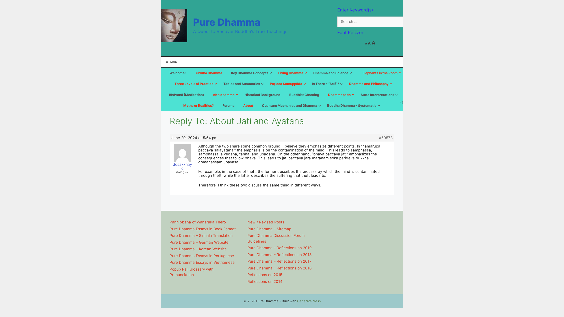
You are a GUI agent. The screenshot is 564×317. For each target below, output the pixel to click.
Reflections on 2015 (264, 275)
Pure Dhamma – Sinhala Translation (201, 235)
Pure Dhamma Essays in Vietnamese (202, 262)
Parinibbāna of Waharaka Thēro (198, 222)
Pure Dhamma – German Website (199, 242)
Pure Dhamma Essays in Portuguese (202, 256)
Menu (173, 61)
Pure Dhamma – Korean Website (198, 249)
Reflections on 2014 (264, 281)
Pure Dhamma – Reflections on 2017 (279, 261)
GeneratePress (309, 301)
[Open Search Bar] (401, 102)
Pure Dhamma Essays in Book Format (203, 229)
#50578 (386, 138)
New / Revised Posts (265, 222)
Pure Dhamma (226, 22)
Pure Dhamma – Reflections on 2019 (279, 248)
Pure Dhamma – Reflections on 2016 (279, 268)
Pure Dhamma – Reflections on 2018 (279, 254)
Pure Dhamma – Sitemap (269, 229)
